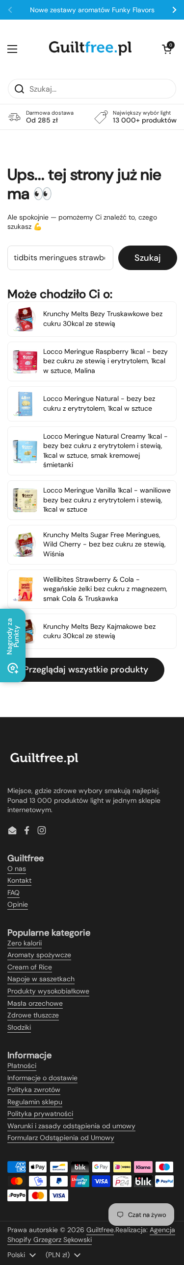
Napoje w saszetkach (41, 978)
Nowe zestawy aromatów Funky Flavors (92, 9)
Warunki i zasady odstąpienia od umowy (71, 1125)
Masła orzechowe (35, 1003)
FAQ (13, 892)
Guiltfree (100, 1229)
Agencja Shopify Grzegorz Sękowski (91, 1234)
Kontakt (19, 880)
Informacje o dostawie (42, 1077)
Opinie (17, 904)
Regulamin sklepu (34, 1101)
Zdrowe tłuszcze (33, 1015)
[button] (167, 49)
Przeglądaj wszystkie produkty (86, 669)
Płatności (21, 1065)
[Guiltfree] (89, 49)
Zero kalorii (24, 943)
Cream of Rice (29, 967)
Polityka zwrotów (33, 1089)
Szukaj (147, 258)
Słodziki (19, 1027)
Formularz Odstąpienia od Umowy (60, 1137)
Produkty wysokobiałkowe (48, 991)
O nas (16, 868)
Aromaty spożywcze (39, 954)
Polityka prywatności (40, 1113)
